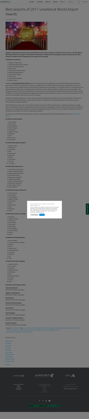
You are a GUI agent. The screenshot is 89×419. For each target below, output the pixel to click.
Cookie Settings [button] (34, 214)
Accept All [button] (42, 214)
